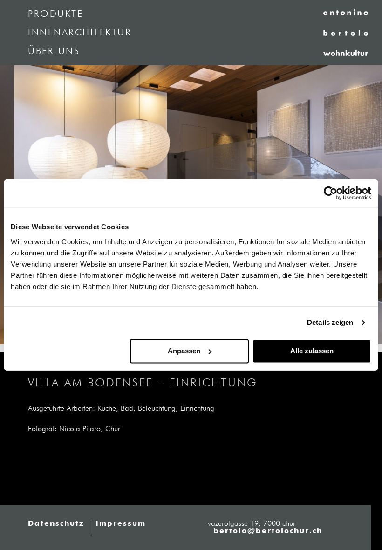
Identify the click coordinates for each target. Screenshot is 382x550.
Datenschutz (56, 524)
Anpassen (184, 351)
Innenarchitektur (79, 32)
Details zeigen (330, 322)
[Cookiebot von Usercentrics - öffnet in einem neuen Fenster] (330, 193)
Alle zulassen (312, 351)
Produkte (55, 14)
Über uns (54, 51)
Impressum (121, 524)
